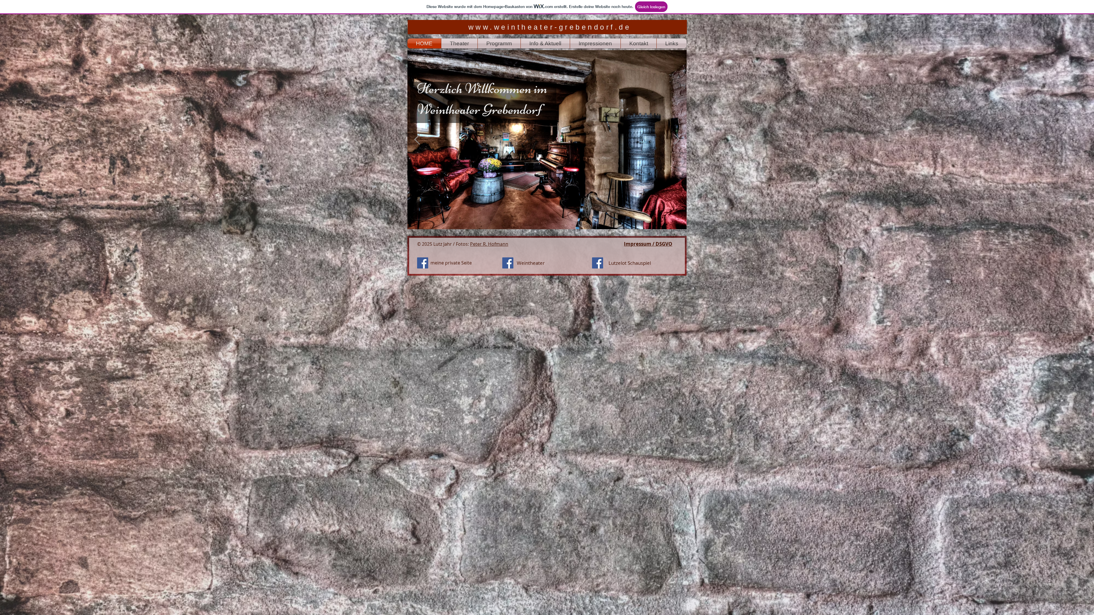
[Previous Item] (417, 139)
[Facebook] (422, 262)
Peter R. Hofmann (489, 244)
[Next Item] (676, 139)
